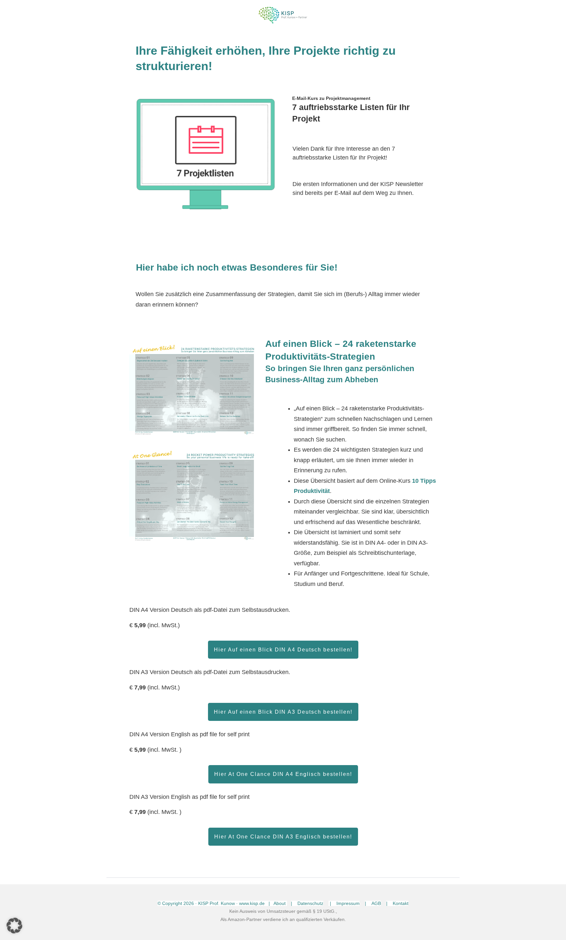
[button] (14, 925)
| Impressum (344, 903)
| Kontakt (397, 903)
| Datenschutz (307, 903)
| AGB (373, 903)
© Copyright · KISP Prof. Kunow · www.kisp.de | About (222, 903)
